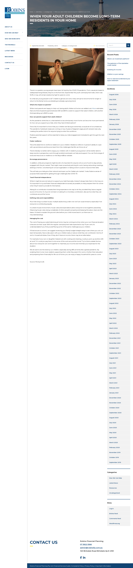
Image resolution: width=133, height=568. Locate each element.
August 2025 (113, 149)
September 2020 (115, 413)
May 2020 (112, 432)
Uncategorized (114, 493)
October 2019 (114, 457)
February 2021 (114, 388)
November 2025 (115, 134)
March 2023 (113, 273)
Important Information (103, 566)
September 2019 (115, 462)
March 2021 (113, 383)
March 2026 (113, 114)
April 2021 (112, 378)
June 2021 (112, 368)
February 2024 (114, 224)
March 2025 (113, 169)
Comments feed (115, 518)
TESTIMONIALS (10, 45)
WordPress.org (114, 523)
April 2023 (113, 268)
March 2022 (113, 328)
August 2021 (113, 358)
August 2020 (114, 417)
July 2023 (112, 253)
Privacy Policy (89, 566)
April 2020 (113, 437)
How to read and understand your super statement (118, 79)
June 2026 (113, 104)
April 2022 (113, 323)
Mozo (94, 108)
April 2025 (112, 164)
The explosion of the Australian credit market (117, 64)
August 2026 (113, 94)
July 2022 (112, 308)
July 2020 (112, 422)
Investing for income (114, 70)
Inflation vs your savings (115, 74)
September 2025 (115, 144)
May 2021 (112, 373)
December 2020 (115, 398)
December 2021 (115, 338)
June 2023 (113, 258)
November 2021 (114, 343)
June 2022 (113, 313)
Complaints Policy (77, 566)
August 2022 (113, 303)
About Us (8, 27)
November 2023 (115, 234)
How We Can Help (115, 478)
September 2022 (115, 298)
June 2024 (113, 209)
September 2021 (115, 353)
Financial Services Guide (62, 566)
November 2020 (115, 403)
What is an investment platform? (118, 59)
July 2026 (112, 99)
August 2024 (114, 199)
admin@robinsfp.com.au (91, 548)
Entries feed (113, 513)
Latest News (10, 51)
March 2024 (113, 219)
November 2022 (115, 288)
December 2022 (115, 283)
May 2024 (112, 214)
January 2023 (114, 278)
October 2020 (114, 408)
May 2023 (112, 263)
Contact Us (9, 62)
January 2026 (114, 124)
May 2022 (112, 318)
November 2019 (114, 452)
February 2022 (114, 333)
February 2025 (114, 174)
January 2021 (113, 393)
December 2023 (115, 229)
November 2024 (115, 184)
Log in (111, 508)
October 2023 (114, 239)
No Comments (100, 45)
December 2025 (115, 129)
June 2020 (113, 427)
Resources (9, 56)
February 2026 (114, 119)
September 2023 (115, 244)
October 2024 (114, 189)
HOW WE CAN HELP (11, 33)
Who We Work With (12, 39)
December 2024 (115, 179)
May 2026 (112, 109)
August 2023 (113, 248)
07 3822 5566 (86, 544)
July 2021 (112, 363)
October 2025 (114, 139)
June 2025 (113, 154)
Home (31, 11)
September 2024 (115, 194)
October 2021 (114, 348)
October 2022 (114, 293)
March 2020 (113, 442)
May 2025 (112, 159)
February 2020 (114, 447)
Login (7, 68)
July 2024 (112, 204)
